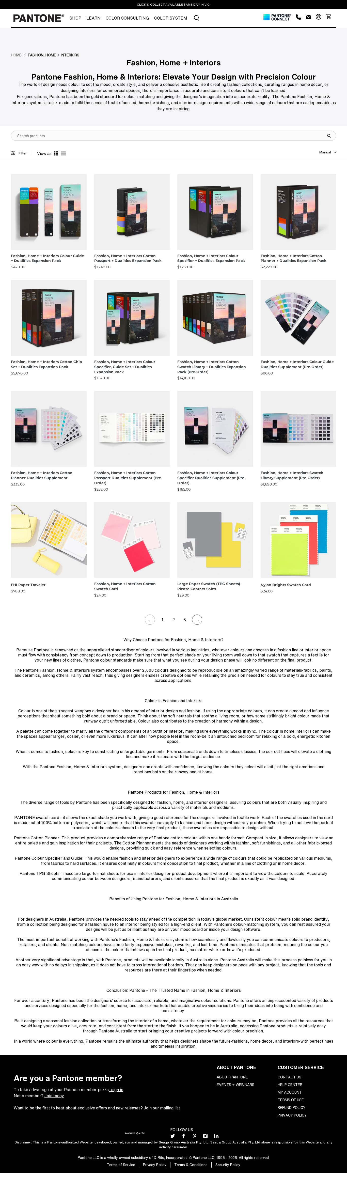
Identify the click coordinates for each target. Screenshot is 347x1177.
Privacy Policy (292, 1115)
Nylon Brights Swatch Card (286, 585)
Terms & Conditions (191, 1164)
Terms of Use (291, 1100)
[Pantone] (38, 18)
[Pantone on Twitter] (172, 1137)
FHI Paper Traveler (28, 585)
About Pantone (232, 1077)
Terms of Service (121, 1164)
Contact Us (289, 1077)
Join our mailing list (162, 1108)
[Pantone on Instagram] (205, 1137)
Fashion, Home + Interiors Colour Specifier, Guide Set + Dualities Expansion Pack (124, 366)
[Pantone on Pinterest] (194, 1137)
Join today (54, 1096)
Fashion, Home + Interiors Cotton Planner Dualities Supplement (41, 475)
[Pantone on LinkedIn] (216, 1137)
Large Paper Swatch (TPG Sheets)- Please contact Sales (209, 586)
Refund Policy (291, 1107)
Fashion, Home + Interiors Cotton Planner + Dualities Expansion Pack (293, 258)
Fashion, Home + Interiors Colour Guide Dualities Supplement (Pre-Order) (297, 364)
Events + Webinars (235, 1084)
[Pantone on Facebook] (183, 1137)
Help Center (290, 1084)
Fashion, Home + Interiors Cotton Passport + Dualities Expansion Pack (128, 258)
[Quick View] (81, 247)
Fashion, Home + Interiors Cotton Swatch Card (125, 586)
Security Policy (227, 1164)
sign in (116, 1090)
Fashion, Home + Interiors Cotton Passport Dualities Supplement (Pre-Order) (128, 477)
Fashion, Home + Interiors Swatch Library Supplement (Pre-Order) (292, 475)
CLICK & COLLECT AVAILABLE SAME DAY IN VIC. (173, 4)
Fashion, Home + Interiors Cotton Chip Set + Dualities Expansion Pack (46, 364)
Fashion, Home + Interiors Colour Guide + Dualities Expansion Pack (47, 258)
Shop (75, 18)
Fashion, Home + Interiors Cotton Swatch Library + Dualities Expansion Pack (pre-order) (211, 366)
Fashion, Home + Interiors (53, 55)
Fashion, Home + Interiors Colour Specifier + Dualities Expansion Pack (211, 258)
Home (16, 55)
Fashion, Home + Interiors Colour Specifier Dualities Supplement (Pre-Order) (211, 477)
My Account (290, 1092)
